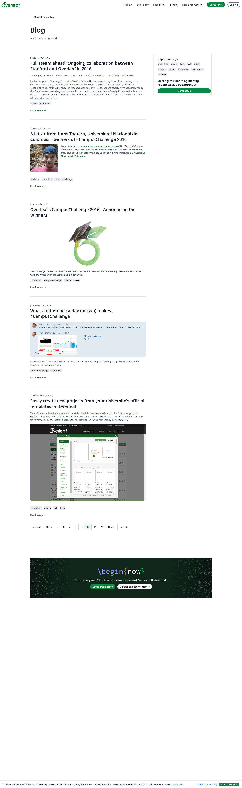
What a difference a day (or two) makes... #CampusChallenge (72, 313)
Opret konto (184, 90)
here (55, 97)
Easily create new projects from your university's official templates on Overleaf (87, 403)
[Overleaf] (11, 5)
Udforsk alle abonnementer (135, 586)
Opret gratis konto (102, 586)
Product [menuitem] (126, 4)
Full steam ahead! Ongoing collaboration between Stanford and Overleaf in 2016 (81, 66)
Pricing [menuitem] (174, 4)
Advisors (83, 152)
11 (95, 527)
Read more (38, 110)
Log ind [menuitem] (234, 4)
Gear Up (87, 81)
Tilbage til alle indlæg (42, 17)
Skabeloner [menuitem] (159, 4)
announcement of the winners (100, 146)
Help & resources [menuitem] (191, 4)
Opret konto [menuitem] (216, 4)
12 (102, 527)
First (37, 527)
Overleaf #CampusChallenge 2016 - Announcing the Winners (83, 212)
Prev (48, 527)
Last (124, 527)
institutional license (64, 419)
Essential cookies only (207, 784)
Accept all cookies (229, 784)
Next (111, 527)
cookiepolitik (176, 784)
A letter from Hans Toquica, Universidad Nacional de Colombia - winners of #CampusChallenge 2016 (83, 136)
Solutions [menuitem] (142, 4)
